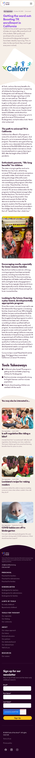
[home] (5, 3)
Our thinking (6, 619)
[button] (31, 3)
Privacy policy (7, 743)
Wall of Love (6, 647)
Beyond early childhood (9, 607)
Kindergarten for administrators (12, 593)
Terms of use (7, 739)
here (3, 355)
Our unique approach (9, 630)
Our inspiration (6, 616)
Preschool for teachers (9, 576)
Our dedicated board (9, 642)
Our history (5, 633)
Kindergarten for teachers (10, 590)
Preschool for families (8, 581)
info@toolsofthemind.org (9, 565)
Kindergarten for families (10, 596)
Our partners (6, 639)
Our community (7, 622)
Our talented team (8, 645)
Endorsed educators (8, 636)
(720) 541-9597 (6, 567)
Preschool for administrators (11, 579)
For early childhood (8, 604)
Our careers (6, 656)
